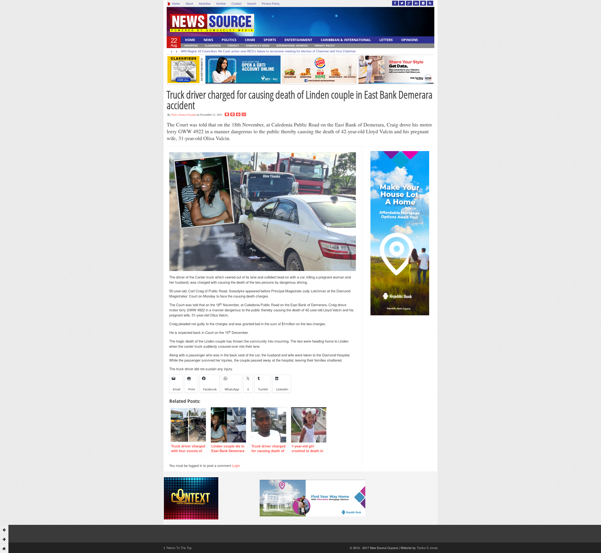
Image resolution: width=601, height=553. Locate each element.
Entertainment (298, 40)
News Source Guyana (183, 114)
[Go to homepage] (4, 548)
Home (175, 3)
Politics (229, 40)
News (208, 40)
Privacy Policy (271, 3)
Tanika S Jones (427, 547)
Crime (250, 40)
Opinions (409, 40)
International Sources (292, 45)
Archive (221, 3)
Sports (270, 40)
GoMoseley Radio (258, 45)
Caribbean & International (346, 40)
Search (251, 3)
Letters (386, 40)
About (189, 3)
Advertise (205, 3)
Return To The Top (177, 547)
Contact (236, 3)
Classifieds (213, 45)
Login (236, 465)
